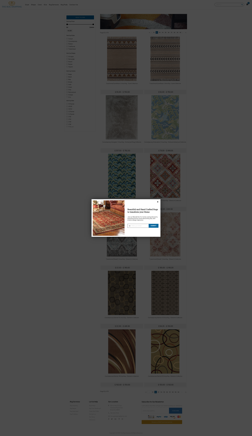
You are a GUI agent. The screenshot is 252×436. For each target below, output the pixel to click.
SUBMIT (153, 226)
